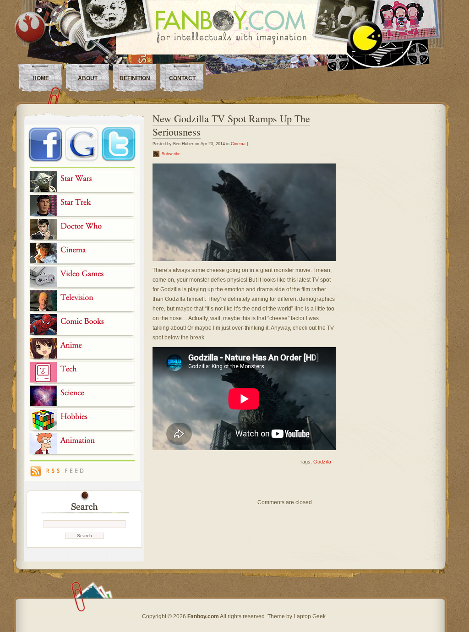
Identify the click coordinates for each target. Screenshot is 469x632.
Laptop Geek (310, 616)
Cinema (238, 144)
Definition (135, 78)
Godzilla (322, 461)
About (88, 78)
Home (41, 78)
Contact (182, 78)
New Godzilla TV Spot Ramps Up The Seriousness (231, 125)
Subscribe (171, 154)
